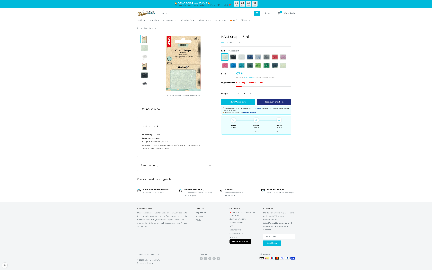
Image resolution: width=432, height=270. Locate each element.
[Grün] (266, 65)
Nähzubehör (186, 20)
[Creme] (283, 65)
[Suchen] (257, 13)
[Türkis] (241, 65)
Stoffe (140, 20)
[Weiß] (241, 57)
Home (139, 28)
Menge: (224, 93)
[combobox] (207, 13)
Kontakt (199, 216)
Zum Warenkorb (238, 102)
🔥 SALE (233, 20)
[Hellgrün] (258, 65)
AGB (231, 226)
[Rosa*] (224, 65)
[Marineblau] (274, 65)
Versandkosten (249, 77)
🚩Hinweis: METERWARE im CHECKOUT (242, 214)
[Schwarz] (233, 57)
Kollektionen (168, 20)
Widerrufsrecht (236, 223)
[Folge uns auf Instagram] (205, 258)
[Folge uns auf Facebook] (201, 258)
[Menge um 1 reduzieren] (238, 93)
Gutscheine (220, 20)
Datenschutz (235, 230)
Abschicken (272, 243)
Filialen (244, 20)
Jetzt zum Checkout (274, 102)
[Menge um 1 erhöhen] (250, 93)
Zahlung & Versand (238, 219)
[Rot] (274, 57)
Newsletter (235, 237)
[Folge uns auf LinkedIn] (218, 258)
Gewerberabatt (236, 233)
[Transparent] (224, 57)
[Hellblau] (258, 57)
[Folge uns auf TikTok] (214, 258)
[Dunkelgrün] (249, 65)
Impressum (201, 213)
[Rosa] (283, 57)
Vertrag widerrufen (240, 241)
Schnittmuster (205, 20)
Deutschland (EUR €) (146, 254)
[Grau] (266, 57)
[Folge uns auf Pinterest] (209, 258)
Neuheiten (154, 20)
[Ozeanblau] (233, 65)
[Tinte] (249, 57)
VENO (223, 42)
